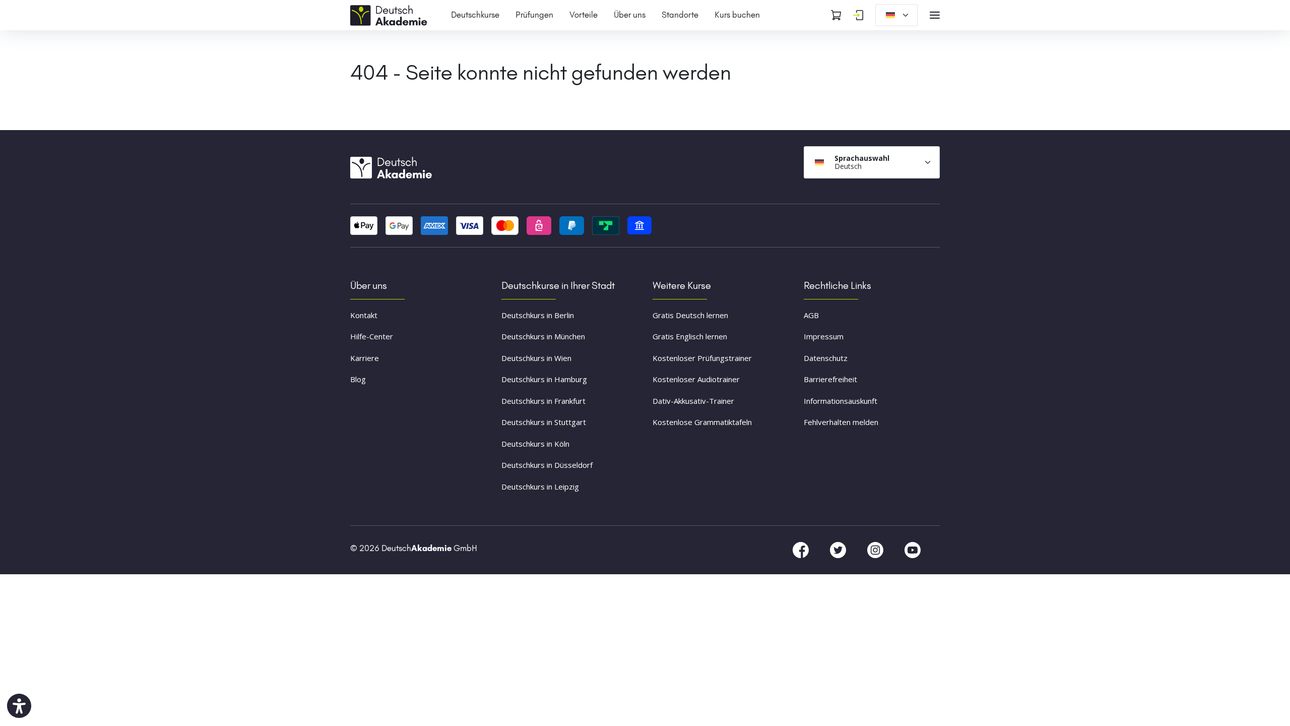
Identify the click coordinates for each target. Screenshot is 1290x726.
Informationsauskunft (840, 401)
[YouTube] (913, 549)
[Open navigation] (935, 15)
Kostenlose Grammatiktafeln (702, 422)
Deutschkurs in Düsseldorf (547, 465)
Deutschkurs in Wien (536, 358)
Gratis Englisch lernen (690, 336)
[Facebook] (802, 549)
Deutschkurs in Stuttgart (543, 422)
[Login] (858, 15)
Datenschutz (826, 358)
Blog (358, 379)
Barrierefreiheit (830, 379)
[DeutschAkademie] (390, 14)
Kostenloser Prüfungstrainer (702, 358)
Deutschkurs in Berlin (537, 315)
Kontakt (363, 315)
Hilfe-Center (371, 336)
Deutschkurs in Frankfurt (543, 401)
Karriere (364, 358)
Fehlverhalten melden (841, 422)
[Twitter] (839, 549)
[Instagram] (876, 549)
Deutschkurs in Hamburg (544, 379)
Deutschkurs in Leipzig (540, 486)
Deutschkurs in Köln (535, 444)
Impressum (824, 336)
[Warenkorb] (836, 15)
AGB (811, 315)
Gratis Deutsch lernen (690, 315)
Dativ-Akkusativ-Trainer (693, 401)
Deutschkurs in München (543, 336)
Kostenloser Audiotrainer (696, 379)
